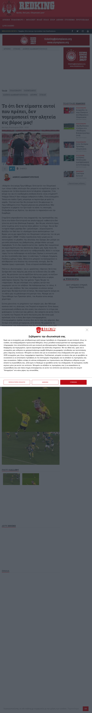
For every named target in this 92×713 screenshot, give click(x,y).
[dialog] (46, 356)
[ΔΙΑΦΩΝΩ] (88, 330)
